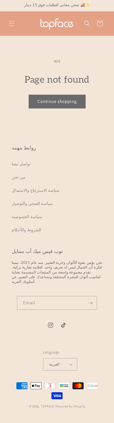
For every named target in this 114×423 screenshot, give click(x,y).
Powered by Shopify (70, 406)
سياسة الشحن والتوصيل (32, 203)
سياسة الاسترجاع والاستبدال (36, 190)
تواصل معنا (21, 164)
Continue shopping (57, 101)
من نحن (18, 177)
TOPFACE (47, 406)
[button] (11, 23)
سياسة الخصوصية (27, 216)
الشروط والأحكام (26, 229)
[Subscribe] (90, 303)
